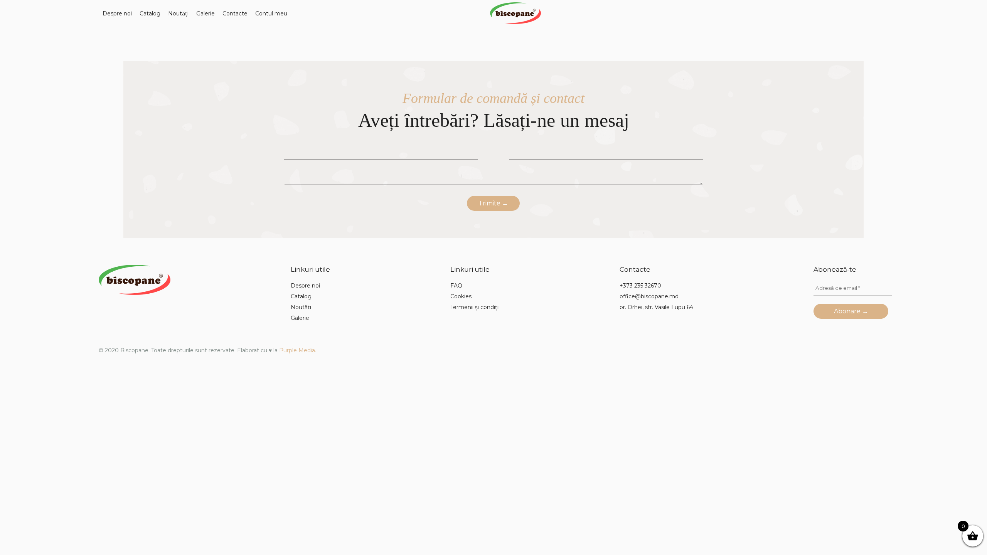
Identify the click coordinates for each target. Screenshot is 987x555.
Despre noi (117, 13)
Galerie (205, 13)
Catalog (150, 13)
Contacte (235, 13)
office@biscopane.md (649, 296)
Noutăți (178, 13)
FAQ (456, 285)
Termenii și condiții (475, 307)
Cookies (461, 296)
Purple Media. (297, 350)
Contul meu (271, 13)
